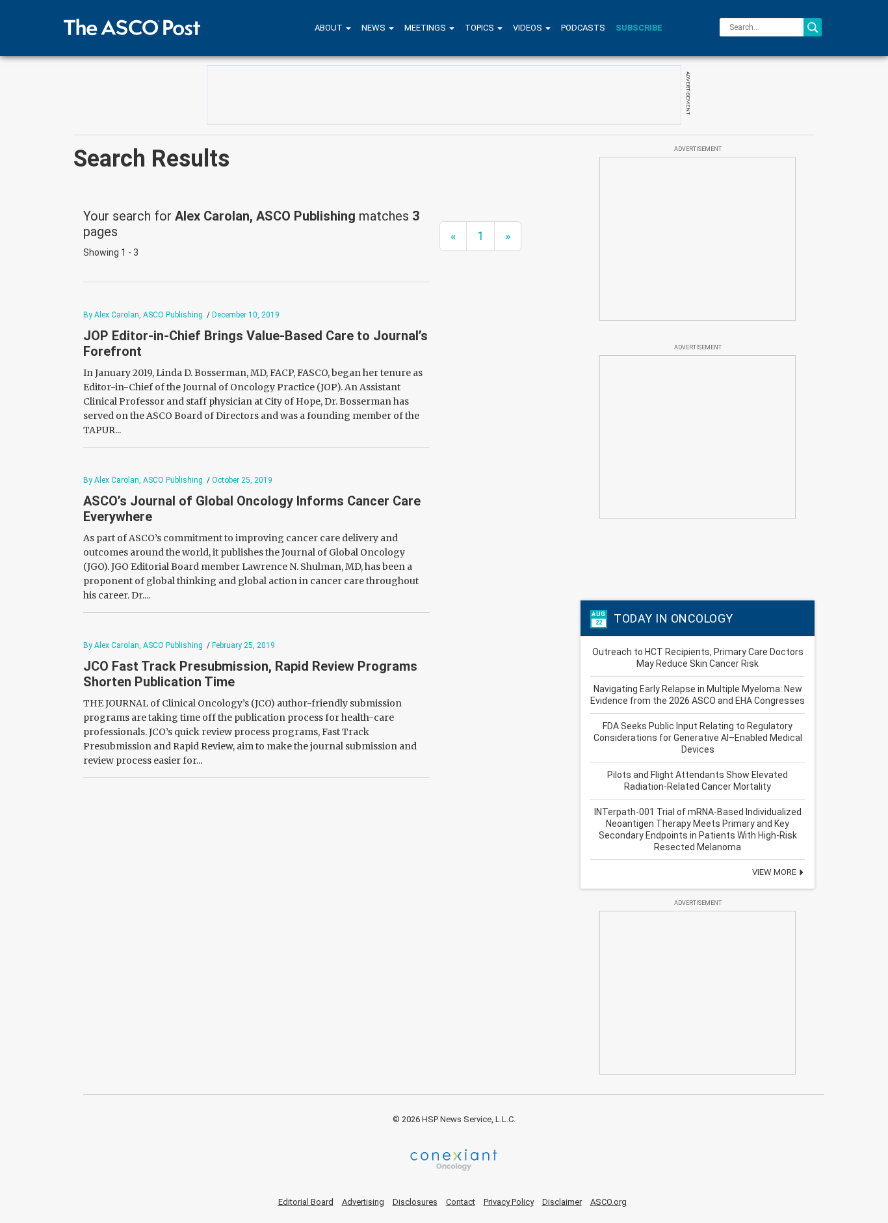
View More (775, 872)
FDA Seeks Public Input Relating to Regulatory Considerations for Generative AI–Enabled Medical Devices (698, 738)
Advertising (363, 1202)
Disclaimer (562, 1202)
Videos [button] (528, 28)
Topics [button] (480, 28)
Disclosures (415, 1202)
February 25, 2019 (243, 645)
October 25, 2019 (242, 480)
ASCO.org (608, 1202)
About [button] (330, 28)
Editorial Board (305, 1202)
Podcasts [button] (583, 28)
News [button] (374, 28)
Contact (460, 1202)
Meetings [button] (426, 28)
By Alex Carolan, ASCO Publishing (143, 314)
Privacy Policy (509, 1202)
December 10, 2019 (246, 314)
